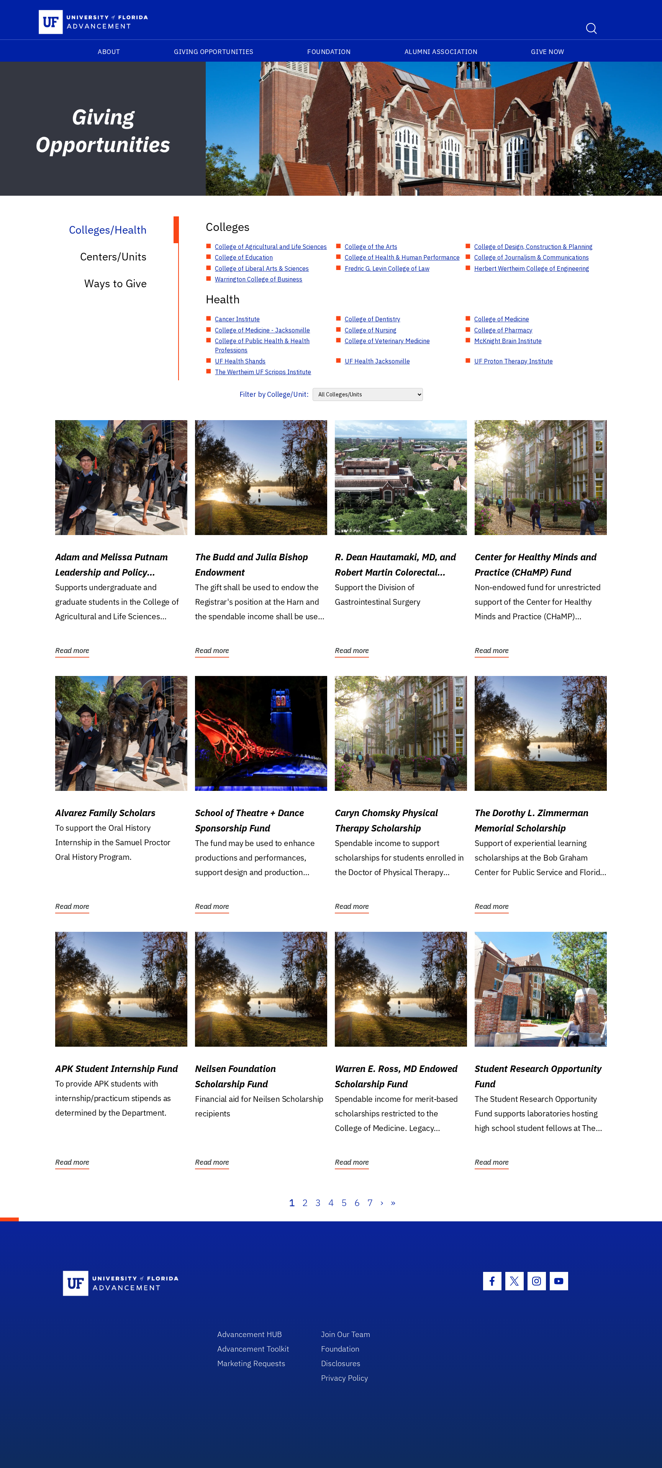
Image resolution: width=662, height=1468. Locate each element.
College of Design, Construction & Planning (533, 246)
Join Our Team (345, 1334)
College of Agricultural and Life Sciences (271, 246)
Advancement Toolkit (253, 1349)
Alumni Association (441, 51)
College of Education (244, 257)
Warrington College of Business (258, 279)
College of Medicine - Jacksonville (262, 330)
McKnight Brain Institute (508, 341)
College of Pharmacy (503, 330)
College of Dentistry (372, 319)
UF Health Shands (240, 361)
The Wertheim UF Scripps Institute (263, 372)
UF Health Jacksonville (377, 361)
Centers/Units (113, 256)
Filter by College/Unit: (274, 394)
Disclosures (340, 1363)
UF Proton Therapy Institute (513, 361)
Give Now (547, 51)
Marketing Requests (251, 1363)
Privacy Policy (344, 1378)
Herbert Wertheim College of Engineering (531, 268)
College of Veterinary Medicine (387, 341)
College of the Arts (371, 246)
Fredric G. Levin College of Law (387, 268)
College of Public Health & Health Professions (262, 345)
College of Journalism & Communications (531, 257)
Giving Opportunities (214, 51)
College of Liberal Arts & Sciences (262, 268)
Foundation (329, 51)
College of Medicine (501, 319)
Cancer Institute (237, 319)
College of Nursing (371, 330)
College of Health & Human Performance (402, 257)
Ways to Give (115, 283)
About (109, 51)
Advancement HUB (249, 1334)
